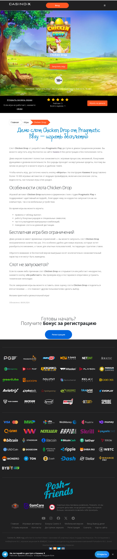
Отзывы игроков (20, 527)
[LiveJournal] (67, 549)
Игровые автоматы (31, 523)
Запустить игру (58, 66)
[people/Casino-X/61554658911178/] (58, 518)
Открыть (102, 554)
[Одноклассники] (55, 549)
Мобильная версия (74, 523)
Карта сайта (101, 527)
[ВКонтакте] (50, 549)
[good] (62, 99)
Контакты (36, 527)
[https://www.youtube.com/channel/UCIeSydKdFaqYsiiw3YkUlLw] (43, 518)
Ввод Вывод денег (96, 523)
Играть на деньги (97, 103)
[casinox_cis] (51, 518)
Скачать (87, 527)
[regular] (57, 99)
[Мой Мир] (63, 549)
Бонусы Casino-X (53, 523)
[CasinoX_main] (65, 518)
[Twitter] (59, 549)
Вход (57, 5)
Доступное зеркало (54, 527)
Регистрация (58, 334)
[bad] (48, 99)
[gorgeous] (66, 99)
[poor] (53, 99)
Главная (15, 122)
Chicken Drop (40, 122)
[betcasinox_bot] (73, 518)
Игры (26, 122)
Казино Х (57, 152)
